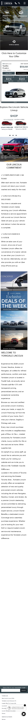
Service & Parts (7, 716)
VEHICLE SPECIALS (21, 30)
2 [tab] (12, 135)
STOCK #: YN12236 (6, 70)
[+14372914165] (15, 3)
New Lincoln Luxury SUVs (8, 698)
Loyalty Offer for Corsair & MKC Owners (9, 703)
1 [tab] (9, 135)
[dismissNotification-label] (25, 705)
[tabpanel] (7, 125)
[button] (7, 13)
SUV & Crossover (8, 119)
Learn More (9, 73)
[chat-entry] (24, 714)
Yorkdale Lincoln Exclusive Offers (9, 701)
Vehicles (5, 695)
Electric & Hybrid (19, 119)
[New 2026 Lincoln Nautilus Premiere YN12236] (15, 92)
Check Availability (22, 73)
